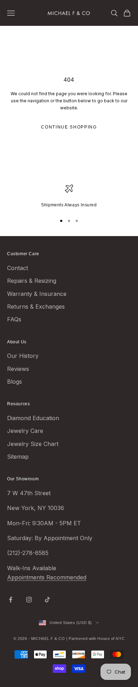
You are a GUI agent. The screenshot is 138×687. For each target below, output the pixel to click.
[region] (69, 196)
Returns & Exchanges (36, 306)
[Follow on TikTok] (47, 599)
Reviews (18, 368)
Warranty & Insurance (37, 293)
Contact (17, 267)
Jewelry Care (25, 430)
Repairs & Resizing (31, 280)
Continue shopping (69, 127)
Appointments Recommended (46, 577)
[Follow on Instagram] (29, 599)
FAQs (14, 319)
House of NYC (111, 638)
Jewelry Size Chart (32, 443)
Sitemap (18, 456)
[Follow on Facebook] (10, 599)
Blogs (14, 381)
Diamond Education (33, 418)
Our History (23, 355)
